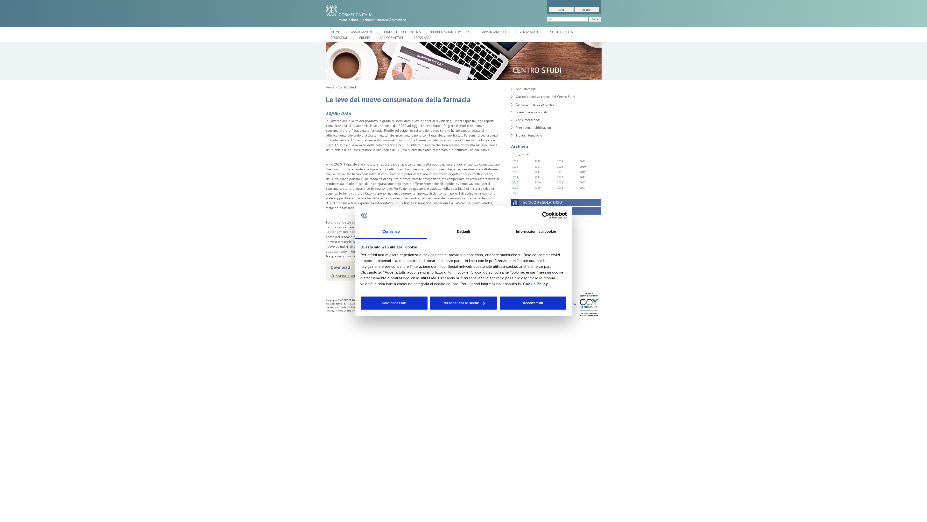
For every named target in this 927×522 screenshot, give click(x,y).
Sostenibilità (562, 32)
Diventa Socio (528, 32)
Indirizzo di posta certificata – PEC (346, 307)
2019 (583, 166)
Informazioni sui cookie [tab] (536, 231)
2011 (583, 177)
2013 (538, 177)
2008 (560, 182)
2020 (560, 166)
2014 (515, 177)
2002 (515, 193)
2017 (538, 172)
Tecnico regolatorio (541, 202)
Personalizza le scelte (460, 303)
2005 (538, 187)
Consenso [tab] (391, 231)
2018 (515, 172)
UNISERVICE (344, 300)
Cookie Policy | (352, 310)
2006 (515, 187)
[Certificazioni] (589, 304)
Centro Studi (348, 87)
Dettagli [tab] (463, 231)
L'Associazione (362, 32)
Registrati (587, 9)
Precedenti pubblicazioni (534, 127)
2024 (560, 161)
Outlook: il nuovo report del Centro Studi (545, 96)
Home (335, 32)
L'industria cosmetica (402, 32)
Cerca (595, 19)
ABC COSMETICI (392, 38)
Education (340, 38)
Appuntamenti (494, 32)
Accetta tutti (533, 303)
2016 (560, 172)
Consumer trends (528, 120)
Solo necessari (394, 303)
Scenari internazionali (531, 112)
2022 (515, 166)
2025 (538, 161)
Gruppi (364, 38)
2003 (583, 187)
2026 (515, 161)
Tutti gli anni (520, 154)
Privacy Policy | (335, 310)
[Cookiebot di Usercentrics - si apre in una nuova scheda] (546, 215)
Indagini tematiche (529, 135)
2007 (583, 182)
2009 (538, 182)
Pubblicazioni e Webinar (451, 32)
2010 (515, 182)
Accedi (561, 9)
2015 (583, 172)
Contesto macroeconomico (535, 104)
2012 (560, 177)
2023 (583, 161)
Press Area (422, 38)
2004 (560, 187)
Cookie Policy (535, 284)
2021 (538, 166)
